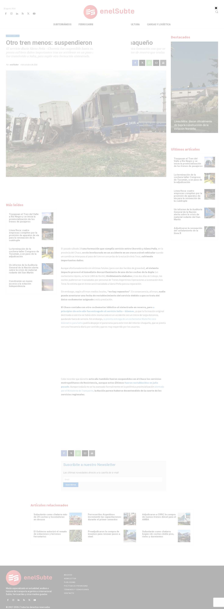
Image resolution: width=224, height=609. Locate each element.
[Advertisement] (112, 42)
